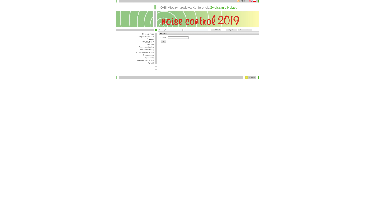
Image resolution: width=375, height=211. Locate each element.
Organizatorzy (148, 55)
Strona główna (148, 34)
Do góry (252, 77)
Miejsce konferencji (146, 37)
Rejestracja (232, 30)
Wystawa (150, 45)
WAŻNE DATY (148, 42)
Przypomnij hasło (245, 30)
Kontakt (151, 63)
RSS (243, 1)
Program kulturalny (146, 47)
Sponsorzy (149, 58)
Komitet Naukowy (147, 50)
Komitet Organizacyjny (145, 52)
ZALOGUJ (216, 30)
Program (150, 39)
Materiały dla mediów (145, 60)
